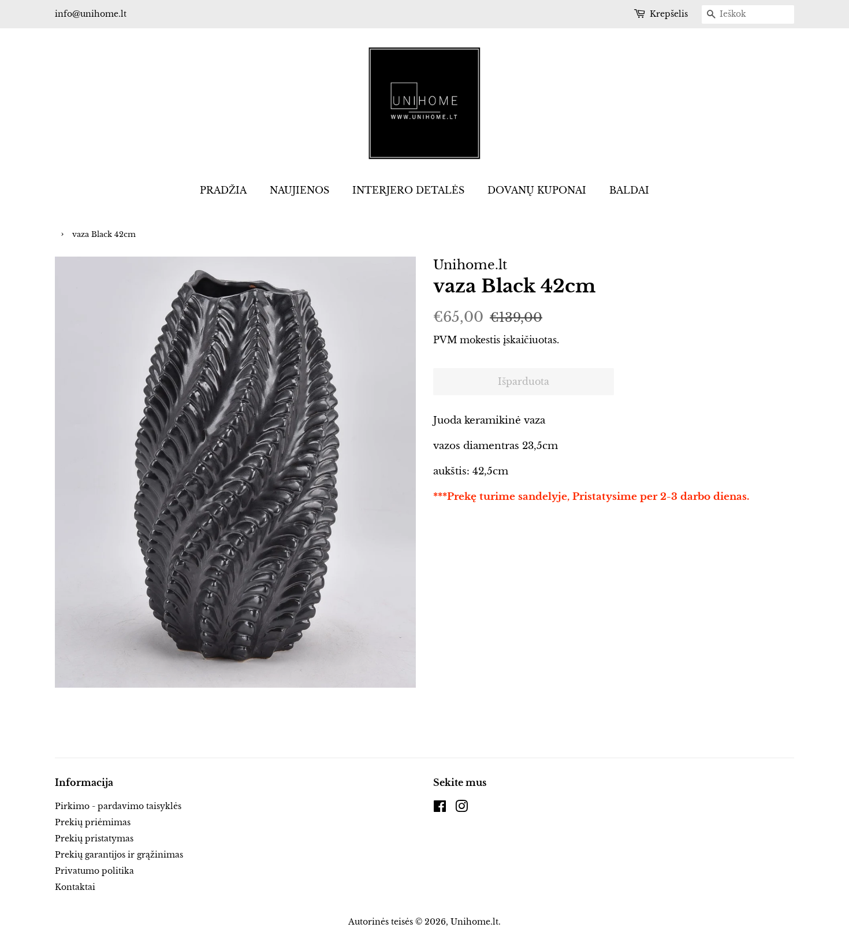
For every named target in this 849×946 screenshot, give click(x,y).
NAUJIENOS (299, 190)
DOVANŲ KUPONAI (536, 190)
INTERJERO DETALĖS (408, 190)
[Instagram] (461, 808)
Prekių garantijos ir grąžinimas (119, 854)
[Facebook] (439, 808)
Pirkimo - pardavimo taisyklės (118, 806)
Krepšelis (669, 14)
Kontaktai (75, 887)
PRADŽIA (223, 190)
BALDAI (629, 190)
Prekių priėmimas (93, 822)
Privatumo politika (94, 871)
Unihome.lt (474, 922)
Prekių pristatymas (94, 838)
